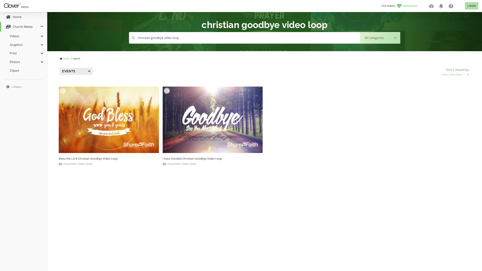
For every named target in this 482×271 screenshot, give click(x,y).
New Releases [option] (452, 74)
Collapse (16, 86)
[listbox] (455, 74)
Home (66, 58)
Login (472, 6)
